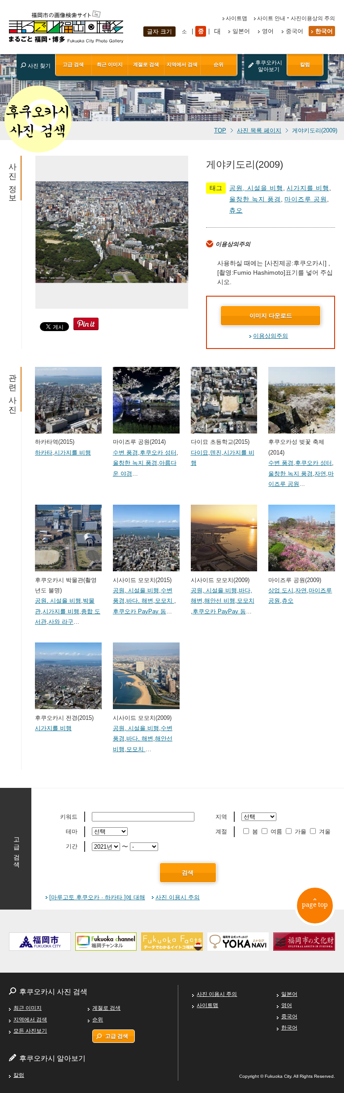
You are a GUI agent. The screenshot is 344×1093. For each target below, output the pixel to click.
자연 (320, 473)
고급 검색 (73, 64)
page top (315, 904)
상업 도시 (280, 590)
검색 (188, 872)
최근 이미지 (110, 64)
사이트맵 (236, 18)
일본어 (241, 31)
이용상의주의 (270, 335)
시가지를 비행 (308, 187)
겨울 (324, 831)
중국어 (294, 31)
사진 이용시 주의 (177, 897)
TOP (220, 131)
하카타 (43, 452)
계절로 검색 (146, 64)
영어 (268, 31)
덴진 (216, 452)
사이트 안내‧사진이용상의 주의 (296, 18)
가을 (300, 831)
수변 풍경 (125, 452)
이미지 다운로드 (270, 315)
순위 (219, 64)
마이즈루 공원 (305, 199)
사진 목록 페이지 (259, 131)
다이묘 (199, 452)
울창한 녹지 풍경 (255, 199)
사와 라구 (60, 621)
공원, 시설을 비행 (256, 187)
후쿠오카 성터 (158, 452)
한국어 (324, 31)
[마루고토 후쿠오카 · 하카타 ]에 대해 (97, 897)
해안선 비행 (219, 600)
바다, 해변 (139, 600)
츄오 (236, 210)
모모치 (164, 600)
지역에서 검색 (182, 64)
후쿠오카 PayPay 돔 (139, 611)
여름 (276, 831)
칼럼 (305, 64)
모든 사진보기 (30, 1031)
